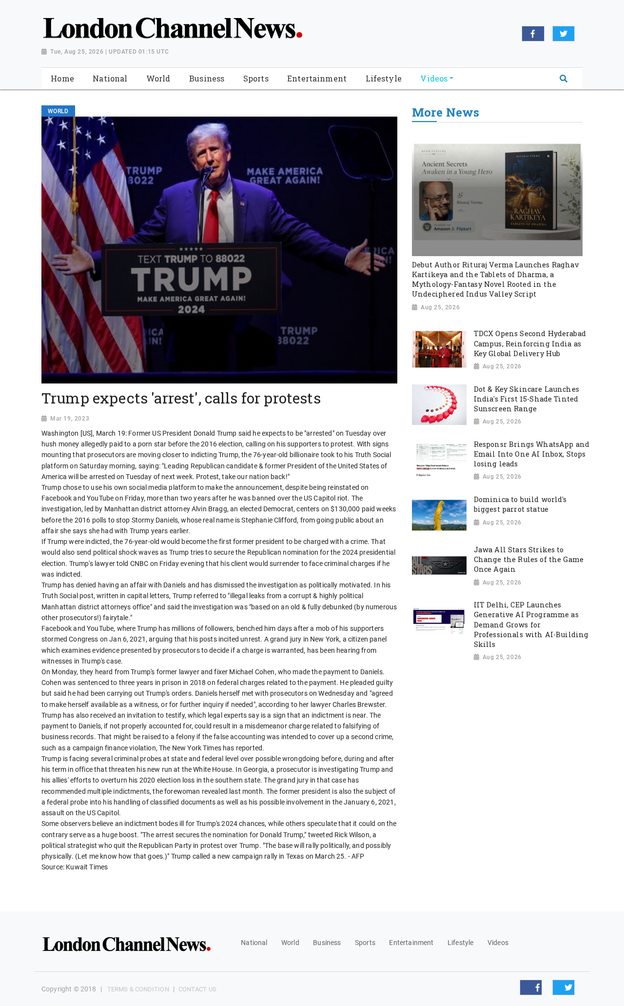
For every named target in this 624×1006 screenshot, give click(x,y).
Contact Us (197, 989)
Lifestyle (460, 942)
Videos (498, 942)
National (254, 942)
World (290, 942)
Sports (365, 942)
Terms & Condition (138, 989)
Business (327, 942)
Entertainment (411, 942)
